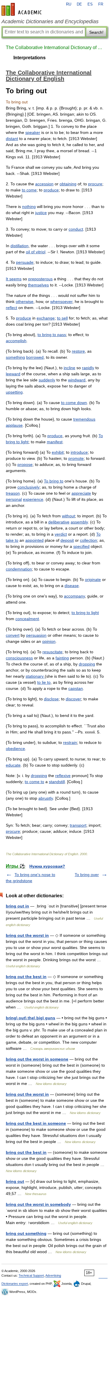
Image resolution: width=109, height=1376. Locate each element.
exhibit (58, 452)
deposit (67, 540)
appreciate (81, 493)
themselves (38, 285)
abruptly (45, 798)
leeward (13, 374)
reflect (11, 307)
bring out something (26, 1233)
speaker (32, 132)
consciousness (19, 658)
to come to (34, 781)
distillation (19, 245)
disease (72, 585)
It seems (14, 279)
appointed (34, 540)
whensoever (61, 301)
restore (78, 351)
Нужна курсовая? (47, 866)
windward (76, 380)
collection (88, 540)
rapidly (88, 367)
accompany (74, 596)
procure (95, 184)
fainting (62, 658)
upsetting (14, 392)
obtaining (68, 184)
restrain (70, 742)
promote (76, 458)
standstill (57, 781)
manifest (54, 441)
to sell (62, 318)
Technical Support (31, 1275)
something (15, 357)
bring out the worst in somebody (38, 1204)
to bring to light (85, 612)
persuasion (36, 635)
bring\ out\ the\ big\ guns (30, 1018)
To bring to (53, 481)
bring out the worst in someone (37, 1059)
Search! (96, 32)
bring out (15, 1181)
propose (25, 464)
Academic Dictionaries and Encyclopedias (50, 21)
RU (68, 4)
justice (41, 212)
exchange (46, 318)
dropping (87, 664)
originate (93, 579)
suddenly (47, 380)
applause (14, 425)
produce (51, 190)
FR (100, 4)
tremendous (84, 419)
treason (13, 493)
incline (69, 367)
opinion (49, 641)
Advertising (53, 1275)
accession (44, 184)
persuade (24, 262)
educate (13, 765)
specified (81, 546)
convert (12, 635)
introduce (79, 452)
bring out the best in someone (36, 1123)
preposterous (40, 279)
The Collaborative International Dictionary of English (54, 47)
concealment (27, 618)
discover (73, 699)
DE (79, 4)
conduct (76, 229)
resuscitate (52, 652)
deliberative (58, 522)
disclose (51, 699)
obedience (15, 748)
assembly (79, 522)
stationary (35, 676)
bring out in (17, 906)
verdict (61, 534)
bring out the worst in (27, 935)
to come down (74, 402)
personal (14, 499)
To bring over (87, 874)
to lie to (44, 682)
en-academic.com (22, 9)
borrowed (35, 357)
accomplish (16, 340)
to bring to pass (51, 334)
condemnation (19, 569)
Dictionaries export (14, 1283)
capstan (75, 688)
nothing (29, 206)
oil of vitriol (35, 252)
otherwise (24, 301)
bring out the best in (26, 976)
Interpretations (29, 57)
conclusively (28, 487)
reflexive (63, 775)
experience (33, 499)
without (68, 516)
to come (29, 190)
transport (78, 825)
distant (12, 138)
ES (90, 4)
